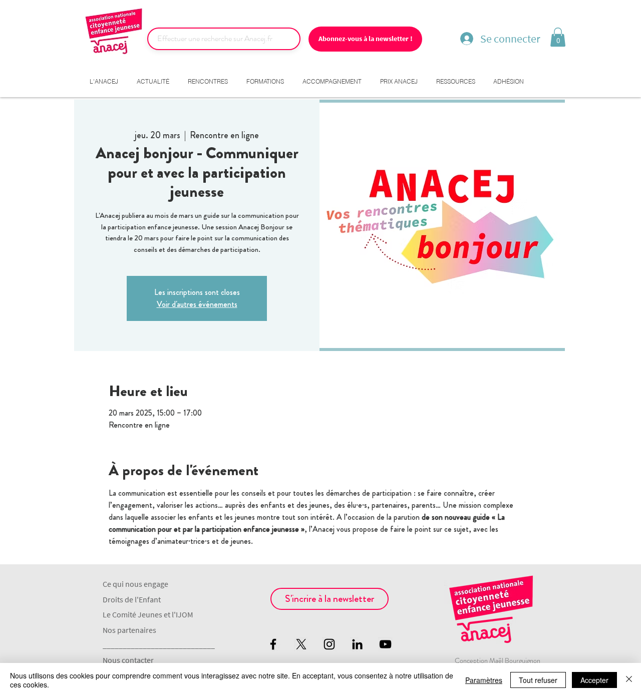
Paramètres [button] (483, 680)
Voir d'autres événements (197, 304)
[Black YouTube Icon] (385, 644)
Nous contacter (128, 660)
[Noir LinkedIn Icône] (357, 644)
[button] (558, 37)
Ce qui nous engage (135, 584)
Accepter (594, 680)
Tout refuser (538, 680)
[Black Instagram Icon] (329, 644)
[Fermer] (629, 680)
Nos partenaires (129, 630)
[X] (301, 644)
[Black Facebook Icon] (273, 644)
